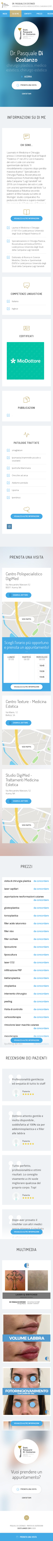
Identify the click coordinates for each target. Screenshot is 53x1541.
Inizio (5, 13)
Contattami (26, 94)
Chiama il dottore (20, 595)
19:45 (41, 677)
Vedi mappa (26, 619)
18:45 (41, 665)
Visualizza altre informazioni (26, 218)
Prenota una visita (28, 1537)
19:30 (41, 671)
